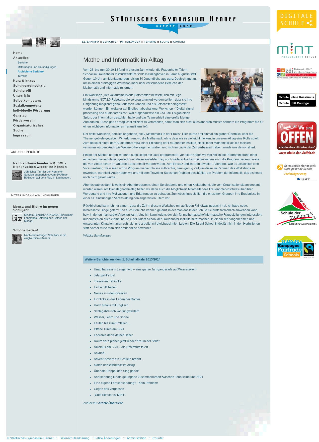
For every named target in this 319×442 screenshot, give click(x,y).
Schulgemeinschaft (29, 85)
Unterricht (21, 95)
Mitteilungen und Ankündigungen (37, 66)
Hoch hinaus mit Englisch (111, 305)
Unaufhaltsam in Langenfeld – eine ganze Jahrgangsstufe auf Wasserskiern (145, 269)
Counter (158, 438)
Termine (150, 41)
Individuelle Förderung (31, 110)
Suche (164, 41)
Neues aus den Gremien (110, 293)
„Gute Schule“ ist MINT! (109, 395)
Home (18, 53)
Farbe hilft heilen (105, 287)
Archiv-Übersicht (110, 403)
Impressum (22, 135)
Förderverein (24, 120)
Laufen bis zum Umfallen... (112, 323)
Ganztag (20, 115)
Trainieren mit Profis (107, 281)
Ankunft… (100, 353)
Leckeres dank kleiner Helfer (113, 335)
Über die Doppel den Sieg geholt (116, 371)
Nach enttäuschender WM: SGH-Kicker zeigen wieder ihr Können (40, 165)
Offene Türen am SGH (109, 329)
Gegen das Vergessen (109, 389)
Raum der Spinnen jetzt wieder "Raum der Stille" (127, 341)
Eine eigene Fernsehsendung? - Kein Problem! (126, 383)
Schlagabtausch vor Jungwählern (116, 311)
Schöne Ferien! (25, 230)
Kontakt (179, 41)
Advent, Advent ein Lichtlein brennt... (118, 359)
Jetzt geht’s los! (104, 275)
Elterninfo (90, 41)
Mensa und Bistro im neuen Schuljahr (35, 208)
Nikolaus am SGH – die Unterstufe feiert (121, 347)
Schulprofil (22, 90)
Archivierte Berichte (31, 71)
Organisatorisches (28, 125)
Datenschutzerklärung (74, 438)
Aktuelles (21, 58)
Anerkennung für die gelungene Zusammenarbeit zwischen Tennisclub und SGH (148, 377)
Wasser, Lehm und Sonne (111, 317)
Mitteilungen (130, 41)
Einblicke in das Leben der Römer (117, 299)
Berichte (109, 41)
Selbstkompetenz (27, 100)
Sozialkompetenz (27, 105)
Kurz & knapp (24, 80)
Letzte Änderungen (108, 438)
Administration (136, 438)
